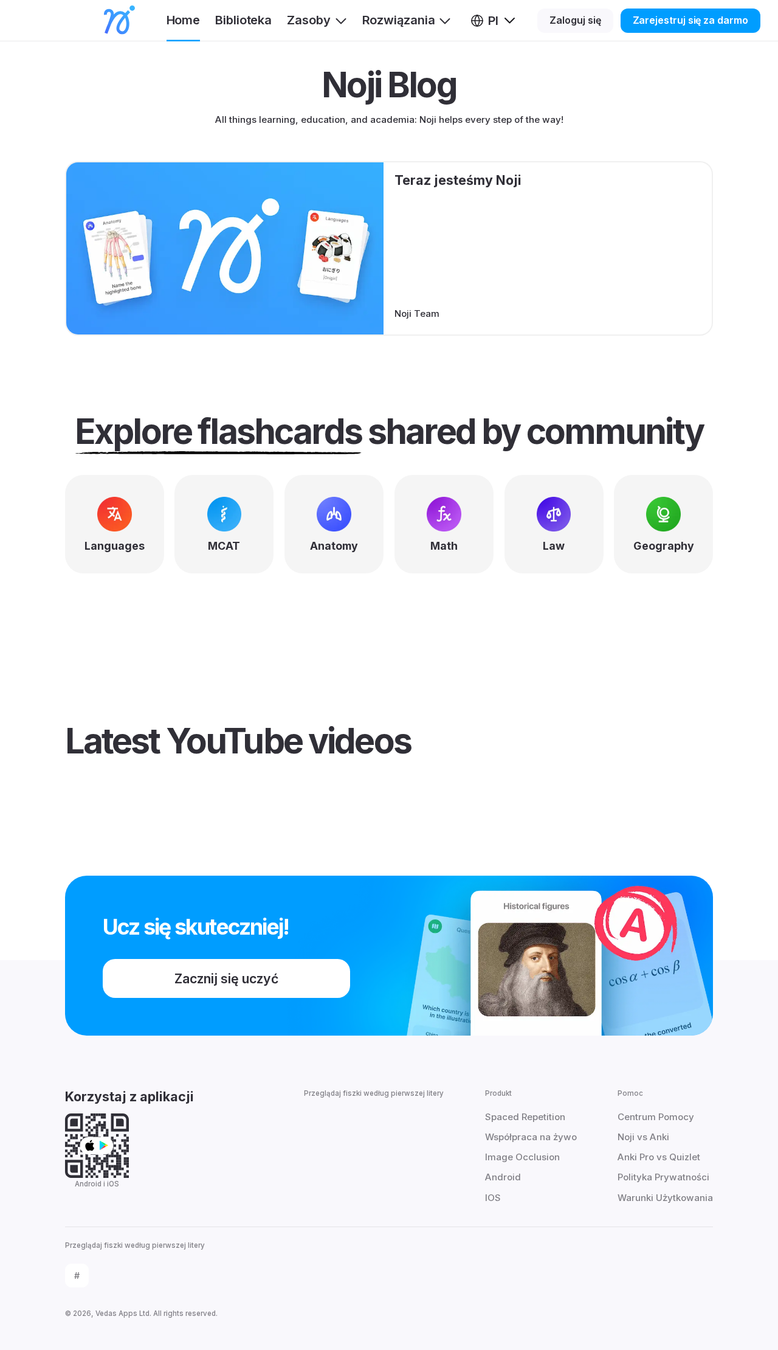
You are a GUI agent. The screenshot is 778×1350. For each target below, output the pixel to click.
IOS (493, 1197)
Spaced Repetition (525, 1117)
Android (503, 1177)
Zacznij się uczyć (226, 978)
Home (184, 20)
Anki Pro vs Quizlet (659, 1157)
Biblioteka (243, 20)
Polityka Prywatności (663, 1177)
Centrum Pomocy (656, 1117)
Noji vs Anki (643, 1137)
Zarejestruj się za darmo (690, 20)
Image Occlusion (522, 1157)
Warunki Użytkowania (665, 1197)
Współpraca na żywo (531, 1137)
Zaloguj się (575, 20)
